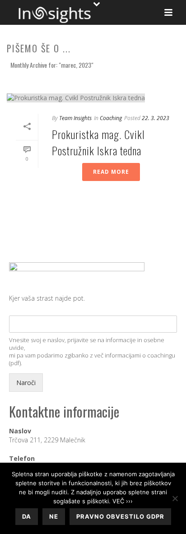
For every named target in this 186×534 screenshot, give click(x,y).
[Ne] (174, 498)
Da (26, 516)
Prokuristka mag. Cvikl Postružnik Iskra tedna (98, 142)
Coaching (111, 118)
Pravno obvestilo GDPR (120, 516)
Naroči (26, 382)
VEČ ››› (122, 501)
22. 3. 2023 (155, 118)
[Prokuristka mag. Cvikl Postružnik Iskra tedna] (93, 97)
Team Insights (75, 118)
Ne (53, 516)
